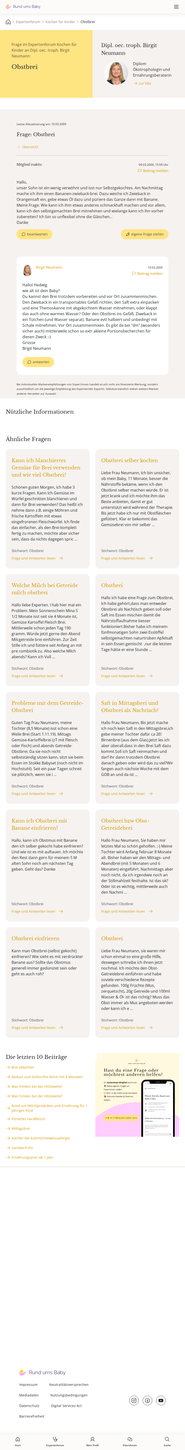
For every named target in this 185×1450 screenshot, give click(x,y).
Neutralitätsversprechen (69, 1384)
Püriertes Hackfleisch (28, 1119)
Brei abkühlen (23, 1067)
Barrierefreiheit (31, 1416)
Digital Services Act (66, 1405)
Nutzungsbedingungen (69, 1395)
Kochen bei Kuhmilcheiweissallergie (41, 1138)
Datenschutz (29, 1405)
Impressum (28, 1384)
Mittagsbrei (21, 1128)
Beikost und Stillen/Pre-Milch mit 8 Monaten (47, 1077)
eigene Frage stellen (147, 234)
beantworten (37, 234)
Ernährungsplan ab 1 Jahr (32, 1157)
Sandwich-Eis (22, 1147)
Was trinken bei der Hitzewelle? (37, 1086)
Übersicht (30, 147)
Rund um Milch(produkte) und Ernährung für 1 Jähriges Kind (49, 1108)
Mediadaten (29, 1395)
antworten (41, 362)
